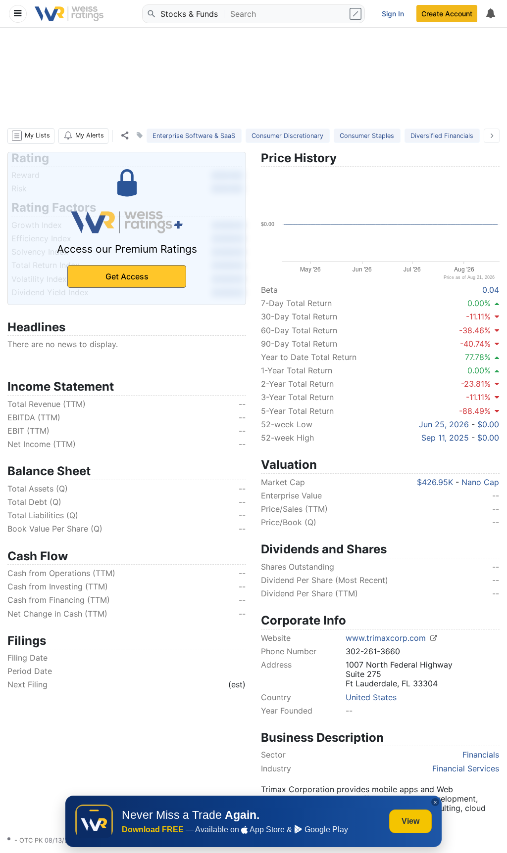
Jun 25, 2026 (444, 424)
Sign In (393, 13)
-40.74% (475, 344)
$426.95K (435, 482)
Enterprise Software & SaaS (193, 135)
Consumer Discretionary (287, 135)
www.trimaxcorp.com (387, 638)
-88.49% (475, 411)
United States (371, 697)
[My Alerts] (490, 14)
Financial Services (465, 768)
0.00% (479, 303)
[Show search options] (356, 14)
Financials (480, 755)
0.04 (490, 290)
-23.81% (476, 384)
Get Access (127, 276)
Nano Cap (480, 482)
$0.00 (488, 424)
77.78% (478, 357)
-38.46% (475, 330)
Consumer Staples (367, 135)
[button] (30, 136)
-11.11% (478, 316)
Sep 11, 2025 (445, 438)
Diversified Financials (441, 135)
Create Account (446, 13)
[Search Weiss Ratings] (150, 14)
